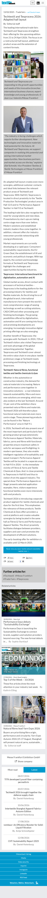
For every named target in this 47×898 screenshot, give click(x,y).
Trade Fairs (10, 579)
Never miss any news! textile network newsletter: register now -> (23, 550)
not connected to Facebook (4, 558)
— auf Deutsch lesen (33, 12)
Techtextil (9, 575)
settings (23, 561)
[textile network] (8, 2)
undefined (23, 558)
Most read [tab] (13, 769)
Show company (25, 761)
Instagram (23, 869)
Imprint (23, 866)
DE (33, 3)
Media (23, 858)
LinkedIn (23, 873)
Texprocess (23, 579)
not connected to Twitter (4, 561)
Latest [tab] (34, 769)
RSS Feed (23, 877)
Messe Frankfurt (24, 575)
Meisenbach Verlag (23, 854)
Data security (23, 862)
